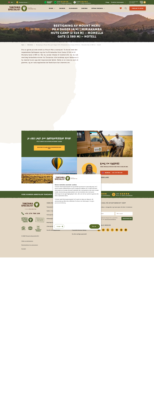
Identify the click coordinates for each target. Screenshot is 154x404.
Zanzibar (84, 8)
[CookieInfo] (66, 178)
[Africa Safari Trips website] (27, 219)
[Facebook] (116, 230)
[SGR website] (23, 228)
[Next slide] (132, 94)
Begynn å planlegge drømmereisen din (49, 148)
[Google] (107, 230)
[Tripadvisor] (103, 230)
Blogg (107, 2)
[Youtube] (98, 230)
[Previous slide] (21, 94)
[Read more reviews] (68, 2)
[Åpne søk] (125, 8)
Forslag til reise (137, 8)
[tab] (75, 122)
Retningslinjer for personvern (29, 245)
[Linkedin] (125, 230)
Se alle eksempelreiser (53, 230)
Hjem (22, 45)
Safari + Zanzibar (52, 211)
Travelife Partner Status (79, 230)
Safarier (62, 8)
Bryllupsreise (51, 222)
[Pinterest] (121, 230)
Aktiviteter (30, 45)
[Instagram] (112, 230)
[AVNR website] (30, 228)
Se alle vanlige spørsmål (79, 234)
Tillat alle (94, 226)
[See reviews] (111, 194)
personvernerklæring (110, 219)
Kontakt (23, 249)
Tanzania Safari (51, 207)
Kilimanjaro (73, 8)
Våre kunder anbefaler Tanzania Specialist (41, 194)
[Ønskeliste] (121, 8)
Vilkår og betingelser (27, 241)
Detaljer (59, 226)
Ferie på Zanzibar (52, 214)
